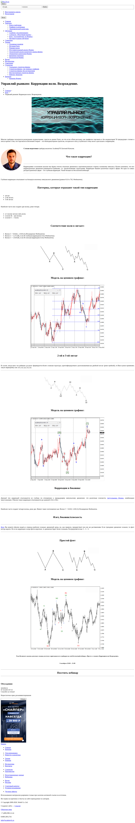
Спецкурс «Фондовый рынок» (20, 35)
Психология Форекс (16, 57)
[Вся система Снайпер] (13, 742)
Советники (9, 63)
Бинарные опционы (16, 55)
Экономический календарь (19, 29)
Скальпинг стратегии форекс (19, 67)
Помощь (8, 760)
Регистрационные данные (14, 775)
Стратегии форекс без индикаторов (22, 71)
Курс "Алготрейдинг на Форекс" (21, 36)
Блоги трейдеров (15, 25)
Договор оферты (11, 791)
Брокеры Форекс (15, 78)
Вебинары (8, 777)
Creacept (17, 806)
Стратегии (9, 65)
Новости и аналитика (13, 755)
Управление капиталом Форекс (20, 54)
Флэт (2, 527)
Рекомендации (14, 48)
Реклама (8, 782)
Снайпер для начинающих (18, 33)
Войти (3, 4)
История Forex (14, 46)
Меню (3, 17)
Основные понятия (16, 44)
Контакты (8, 766)
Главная (8, 21)
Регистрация (9, 14)
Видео (7, 59)
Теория (7, 42)
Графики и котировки (17, 27)
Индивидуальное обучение (19, 38)
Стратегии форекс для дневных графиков (24, 69)
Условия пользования (12, 788)
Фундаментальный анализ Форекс (21, 50)
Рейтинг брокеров (15, 75)
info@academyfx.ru (7, 820)
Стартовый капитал (12, 786)
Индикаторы (9, 61)
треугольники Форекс (115, 498)
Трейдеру (8, 23)
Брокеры (8, 76)
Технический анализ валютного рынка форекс (26, 52)
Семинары (9, 40)
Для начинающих (11, 753)
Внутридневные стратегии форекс (21, 73)
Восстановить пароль (12, 12)
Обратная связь (6, 809)
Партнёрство (9, 771)
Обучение (8, 31)
